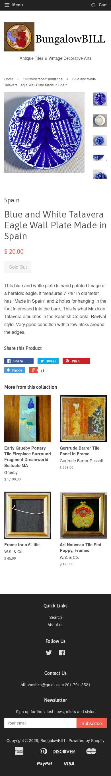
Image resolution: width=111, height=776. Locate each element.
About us (55, 624)
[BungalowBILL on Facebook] (62, 653)
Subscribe (91, 723)
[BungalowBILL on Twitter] (49, 653)
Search (55, 617)
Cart (102, 4)
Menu (17, 4)
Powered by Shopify (86, 740)
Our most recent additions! (43, 78)
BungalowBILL (53, 740)
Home (9, 78)
